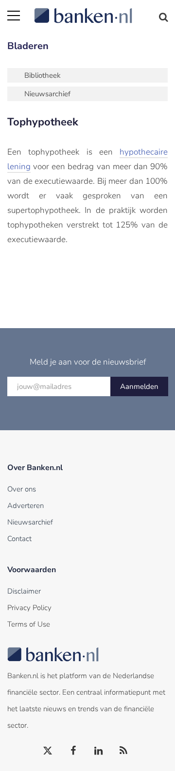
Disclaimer (24, 591)
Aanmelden (139, 386)
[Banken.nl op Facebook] (73, 751)
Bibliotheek (42, 75)
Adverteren (25, 505)
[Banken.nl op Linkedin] (98, 751)
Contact (19, 538)
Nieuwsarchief (47, 94)
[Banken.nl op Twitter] (48, 751)
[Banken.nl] (101, 9)
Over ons (21, 489)
